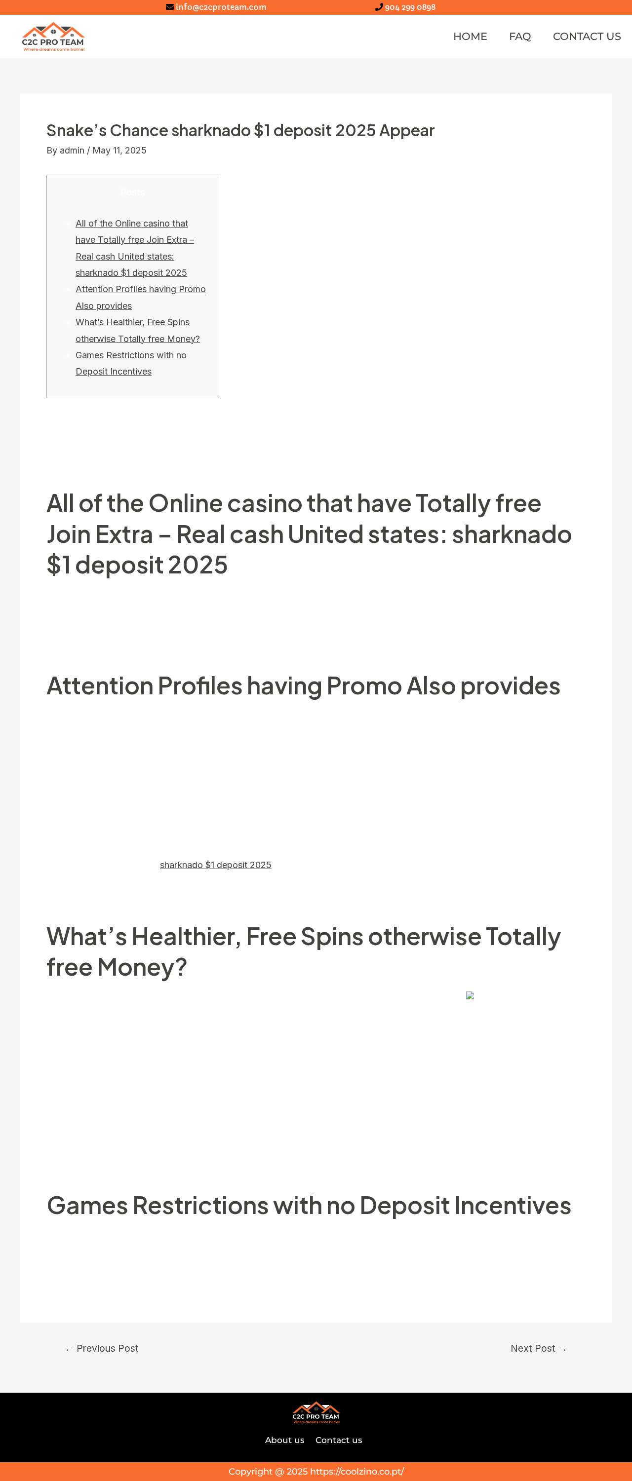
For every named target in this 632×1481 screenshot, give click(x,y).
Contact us (587, 36)
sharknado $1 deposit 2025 (216, 865)
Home (470, 36)
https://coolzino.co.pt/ (357, 1471)
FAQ (520, 36)
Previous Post (102, 1348)
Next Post (539, 1348)
